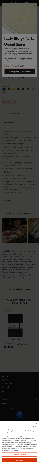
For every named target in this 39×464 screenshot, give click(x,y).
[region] (19, 442)
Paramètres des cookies (19, 454)
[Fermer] (36, 424)
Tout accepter (20, 460)
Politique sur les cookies (12, 450)
